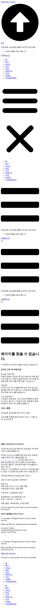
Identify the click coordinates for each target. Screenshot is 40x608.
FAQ (7, 66)
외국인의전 (8, 435)
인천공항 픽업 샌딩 (27, 428)
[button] (20, 120)
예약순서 (8, 71)
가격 (7, 73)
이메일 (8, 76)
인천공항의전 (13, 428)
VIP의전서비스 (20, 435)
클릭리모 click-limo (8, 553)
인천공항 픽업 (6, 423)
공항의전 (20, 426)
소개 (7, 69)
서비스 (8, 64)
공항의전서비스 (7, 433)
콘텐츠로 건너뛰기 (8, 2)
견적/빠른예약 (10, 78)
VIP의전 (25, 423)
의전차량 (16, 423)
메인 (7, 62)
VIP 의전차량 (20, 433)
